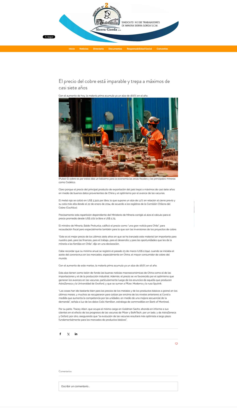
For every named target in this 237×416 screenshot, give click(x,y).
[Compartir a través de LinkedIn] (76, 333)
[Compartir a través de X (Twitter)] (68, 333)
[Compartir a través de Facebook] (60, 333)
